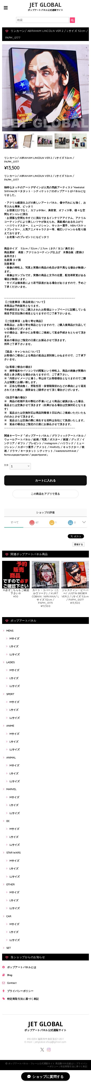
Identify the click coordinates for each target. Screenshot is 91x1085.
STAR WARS (13, 852)
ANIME (10, 725)
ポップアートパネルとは (21, 967)
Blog (9, 975)
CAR (8, 916)
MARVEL (11, 789)
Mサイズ (14, 638)
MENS (9, 630)
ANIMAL (11, 757)
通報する (78, 544)
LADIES (10, 662)
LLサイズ (15, 654)
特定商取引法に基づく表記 (23, 998)
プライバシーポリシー (20, 990)
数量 (6, 465)
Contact (12, 982)
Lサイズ (14, 646)
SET (8, 947)
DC (8, 821)
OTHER (10, 884)
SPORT (10, 694)
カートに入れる (45, 480)
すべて (15, 522)
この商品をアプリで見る (45, 493)
